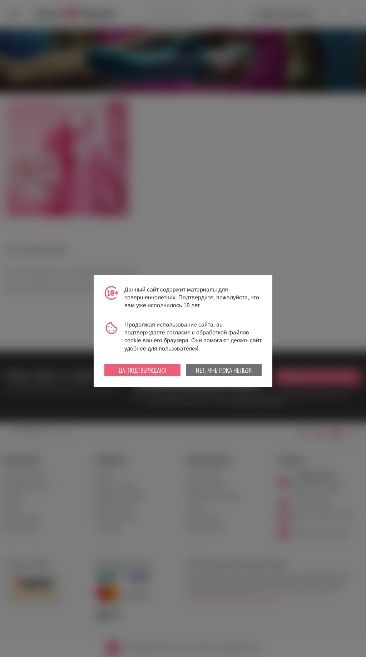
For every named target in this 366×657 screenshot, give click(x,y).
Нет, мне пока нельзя (224, 370)
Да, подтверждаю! (142, 370)
